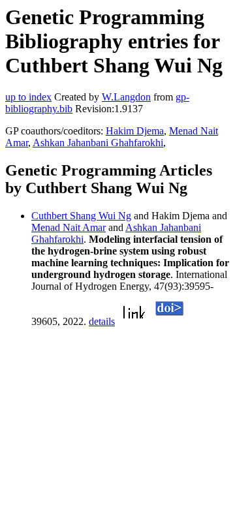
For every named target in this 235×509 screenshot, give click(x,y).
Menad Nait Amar (68, 227)
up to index (28, 96)
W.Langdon (126, 96)
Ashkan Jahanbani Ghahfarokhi (98, 142)
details (102, 321)
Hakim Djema (135, 130)
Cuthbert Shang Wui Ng (81, 215)
